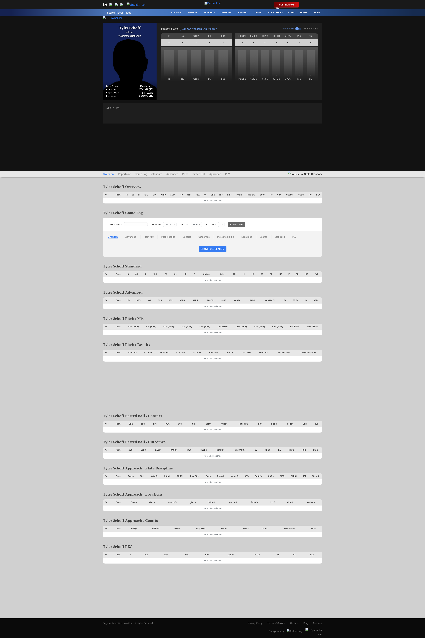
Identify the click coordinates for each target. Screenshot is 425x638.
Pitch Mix (149, 237)
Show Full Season (212, 249)
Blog (305, 623)
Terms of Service (276, 623)
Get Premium (286, 4)
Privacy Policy (255, 623)
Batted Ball (198, 174)
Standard (156, 174)
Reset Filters (236, 224)
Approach (215, 174)
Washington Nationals (129, 36)
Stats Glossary (312, 174)
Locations (246, 237)
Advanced (172, 174)
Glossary (317, 623)
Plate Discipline (225, 237)
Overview (108, 174)
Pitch (185, 174)
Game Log (141, 174)
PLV (227, 174)
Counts (263, 237)
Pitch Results (168, 237)
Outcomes (204, 237)
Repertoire (124, 174)
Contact (187, 237)
